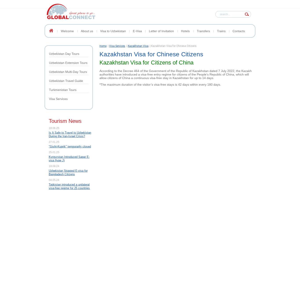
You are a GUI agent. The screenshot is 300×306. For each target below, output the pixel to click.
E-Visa (137, 31)
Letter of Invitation (161, 31)
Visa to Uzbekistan (113, 31)
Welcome (67, 31)
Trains (221, 31)
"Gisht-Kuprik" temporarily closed (70, 146)
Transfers (203, 31)
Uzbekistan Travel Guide (66, 81)
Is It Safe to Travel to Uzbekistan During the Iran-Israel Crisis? (70, 134)
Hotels (185, 31)
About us (87, 31)
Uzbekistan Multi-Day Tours (68, 72)
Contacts (239, 31)
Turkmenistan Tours (62, 90)
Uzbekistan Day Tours (64, 53)
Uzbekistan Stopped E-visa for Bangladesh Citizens (68, 172)
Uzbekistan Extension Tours (68, 63)
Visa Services (58, 99)
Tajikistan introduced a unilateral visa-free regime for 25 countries (69, 186)
